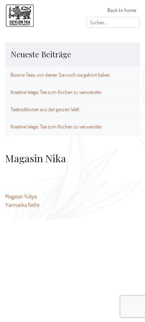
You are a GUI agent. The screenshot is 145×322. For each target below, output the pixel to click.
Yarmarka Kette (22, 204)
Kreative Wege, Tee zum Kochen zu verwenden (56, 92)
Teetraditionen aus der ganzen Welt (45, 109)
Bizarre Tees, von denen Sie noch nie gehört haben (60, 74)
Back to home (122, 10)
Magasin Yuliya (21, 196)
